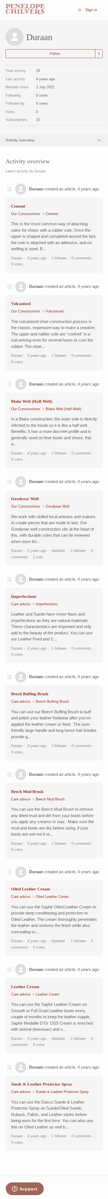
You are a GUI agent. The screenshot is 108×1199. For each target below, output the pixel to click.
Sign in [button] (91, 9)
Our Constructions (25, 214)
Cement (18, 206)
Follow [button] (55, 54)
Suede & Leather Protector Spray (41, 1084)
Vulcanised (20, 303)
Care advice (20, 604)
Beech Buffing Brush (29, 694)
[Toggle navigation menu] (79, 10)
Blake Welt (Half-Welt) (31, 401)
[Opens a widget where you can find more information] (25, 1189)
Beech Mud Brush (27, 791)
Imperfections (23, 596)
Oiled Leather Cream (30, 889)
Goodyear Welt (25, 499)
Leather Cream (25, 986)
